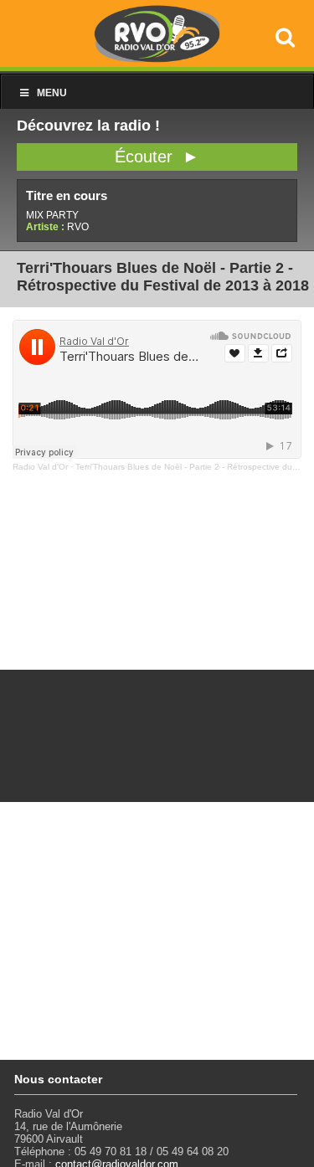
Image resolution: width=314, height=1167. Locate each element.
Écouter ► (157, 156)
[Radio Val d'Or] (157, 58)
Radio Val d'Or (40, 466)
